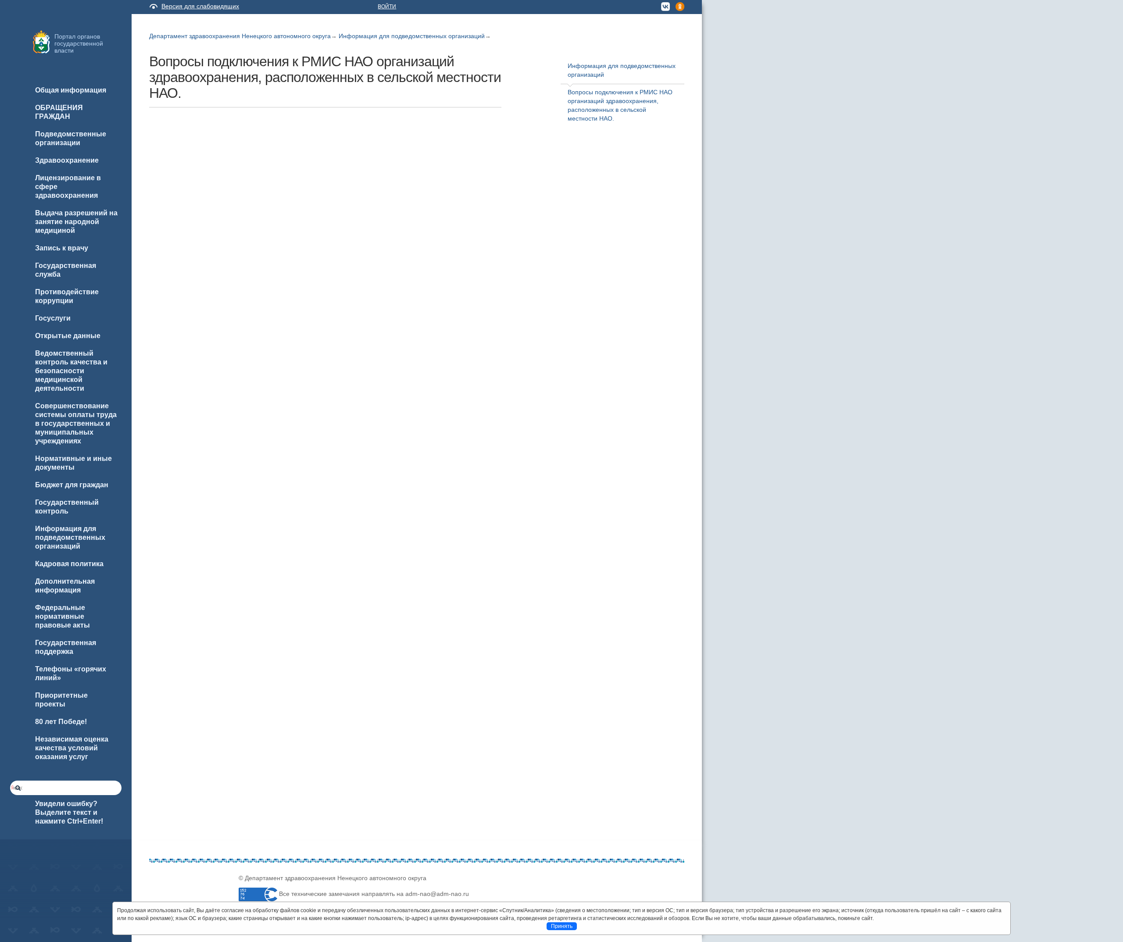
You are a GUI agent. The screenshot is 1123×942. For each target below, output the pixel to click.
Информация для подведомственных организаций (412, 35)
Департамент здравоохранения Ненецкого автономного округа (240, 35)
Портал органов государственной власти (78, 43)
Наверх (18, 920)
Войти (387, 7)
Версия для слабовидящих (200, 6)
